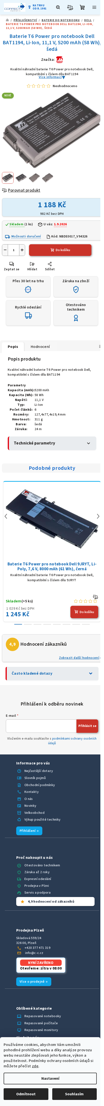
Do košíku (63, 250)
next (98, 516)
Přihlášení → (29, 830)
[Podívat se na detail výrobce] (59, 59)
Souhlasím (74, 1094)
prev (6, 516)
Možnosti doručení (26, 236)
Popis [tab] (13, 346)
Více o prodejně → (34, 981)
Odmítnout (26, 1094)
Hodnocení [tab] (40, 346)
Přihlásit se (87, 726)
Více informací (50, 77)
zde (35, 1066)
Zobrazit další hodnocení (79, 657)
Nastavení (50, 1078)
